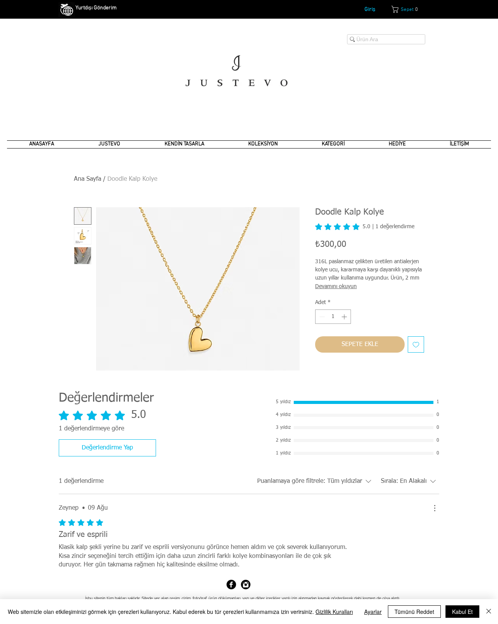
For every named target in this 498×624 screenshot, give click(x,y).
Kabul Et (462, 611)
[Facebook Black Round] (231, 584)
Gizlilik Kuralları (334, 611)
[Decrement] (321, 316)
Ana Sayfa (87, 179)
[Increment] (345, 316)
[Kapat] (488, 611)
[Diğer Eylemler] (434, 508)
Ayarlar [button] (373, 611)
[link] (408, 9)
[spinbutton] (333, 316)
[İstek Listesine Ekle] (416, 344)
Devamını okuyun (336, 286)
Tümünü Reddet (414, 611)
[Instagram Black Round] (246, 584)
